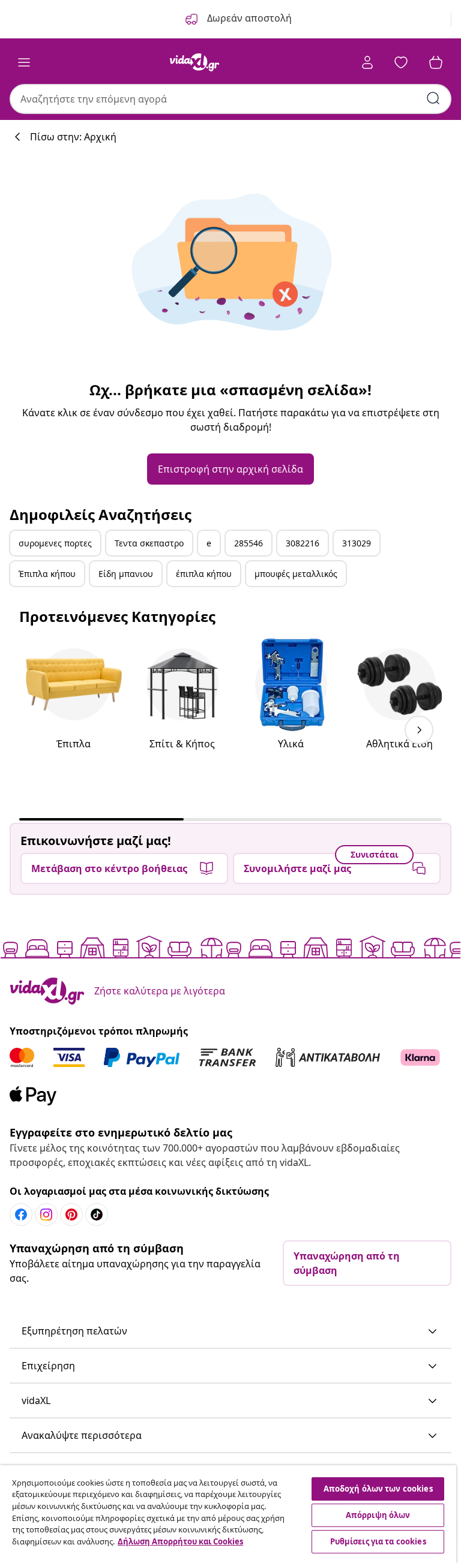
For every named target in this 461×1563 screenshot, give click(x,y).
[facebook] (21, 1215)
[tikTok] (97, 1215)
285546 (248, 543)
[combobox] (230, 99)
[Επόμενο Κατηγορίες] (419, 730)
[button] (230, 1331)
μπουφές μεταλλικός (296, 573)
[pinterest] (71, 1215)
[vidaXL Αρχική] (194, 62)
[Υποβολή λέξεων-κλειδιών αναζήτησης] (433, 98)
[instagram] (46, 1215)
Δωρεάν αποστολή (248, 18)
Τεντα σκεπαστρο (149, 543)
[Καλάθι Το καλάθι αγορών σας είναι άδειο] (436, 62)
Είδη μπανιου (125, 573)
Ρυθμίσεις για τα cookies (378, 1541)
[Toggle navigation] (24, 62)
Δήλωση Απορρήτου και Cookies (180, 1541)
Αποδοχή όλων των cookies (378, 1488)
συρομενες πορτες (55, 543)
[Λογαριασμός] (367, 62)
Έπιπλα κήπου (47, 573)
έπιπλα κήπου (204, 573)
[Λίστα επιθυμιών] (401, 62)
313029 (356, 543)
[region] (228, 1514)
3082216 (302, 543)
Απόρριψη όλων (378, 1515)
